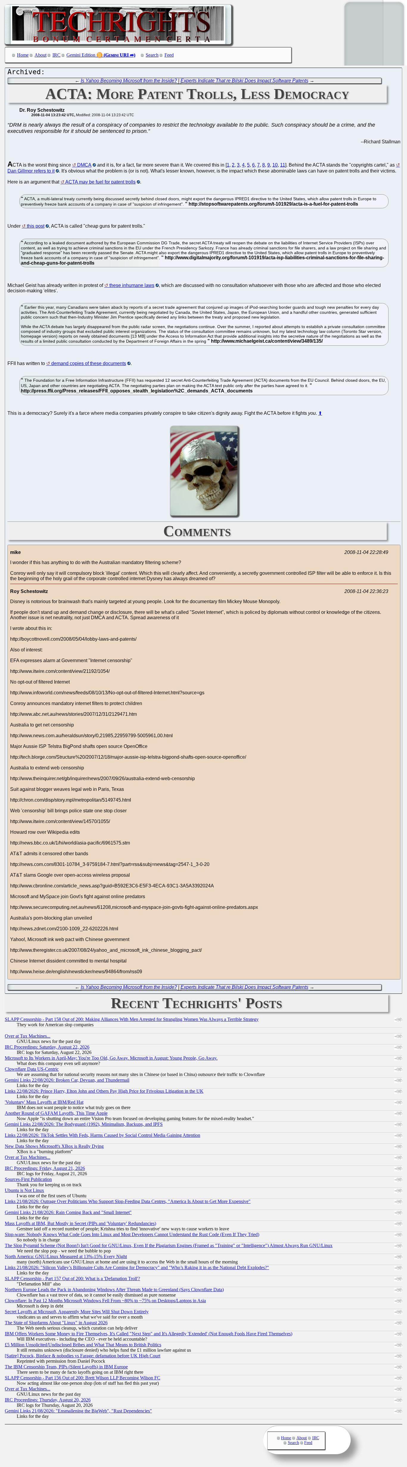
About (40, 55)
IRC (56, 55)
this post (35, 226)
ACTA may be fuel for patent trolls (100, 181)
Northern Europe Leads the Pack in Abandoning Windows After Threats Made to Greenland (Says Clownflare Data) (114, 1289)
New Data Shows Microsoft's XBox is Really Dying (54, 1146)
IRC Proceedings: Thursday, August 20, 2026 (48, 1399)
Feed (169, 55)
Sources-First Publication (28, 1179)
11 (282, 164)
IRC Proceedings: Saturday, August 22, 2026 (47, 1047)
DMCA (84, 164)
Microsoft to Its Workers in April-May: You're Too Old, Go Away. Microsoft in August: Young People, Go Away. (111, 1058)
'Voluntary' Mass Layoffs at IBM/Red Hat (44, 1102)
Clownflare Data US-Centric (32, 1069)
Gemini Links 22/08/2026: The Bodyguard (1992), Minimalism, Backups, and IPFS (84, 1124)
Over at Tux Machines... (27, 1035)
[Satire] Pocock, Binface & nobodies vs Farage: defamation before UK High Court (82, 1355)
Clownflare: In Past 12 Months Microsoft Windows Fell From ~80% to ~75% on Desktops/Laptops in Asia (105, 1300)
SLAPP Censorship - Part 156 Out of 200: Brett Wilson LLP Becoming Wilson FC (82, 1377)
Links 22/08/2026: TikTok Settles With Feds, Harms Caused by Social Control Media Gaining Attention (102, 1135)
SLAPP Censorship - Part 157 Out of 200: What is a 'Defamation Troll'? (72, 1278)
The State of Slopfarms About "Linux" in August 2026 (56, 1322)
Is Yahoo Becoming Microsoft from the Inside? (129, 80)
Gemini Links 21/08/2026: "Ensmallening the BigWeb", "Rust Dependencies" (78, 1410)
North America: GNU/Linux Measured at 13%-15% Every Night (66, 1256)
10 (275, 164)
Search (152, 55)
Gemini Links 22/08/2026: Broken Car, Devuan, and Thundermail (67, 1080)
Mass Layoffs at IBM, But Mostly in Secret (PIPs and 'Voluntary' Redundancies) (80, 1223)
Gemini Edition (80, 55)
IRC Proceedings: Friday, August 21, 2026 (45, 1168)
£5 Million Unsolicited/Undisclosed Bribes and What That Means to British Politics (83, 1344)
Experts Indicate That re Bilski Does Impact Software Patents (244, 80)
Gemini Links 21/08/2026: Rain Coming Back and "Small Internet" (68, 1212)
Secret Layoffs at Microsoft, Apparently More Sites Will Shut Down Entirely (77, 1311)
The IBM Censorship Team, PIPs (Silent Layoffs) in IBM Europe (66, 1366)
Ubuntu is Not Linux (24, 1190)
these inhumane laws (131, 285)
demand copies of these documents (88, 363)
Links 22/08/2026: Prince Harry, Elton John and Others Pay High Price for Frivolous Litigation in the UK (104, 1091)
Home (23, 55)
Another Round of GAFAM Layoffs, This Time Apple (56, 1113)
